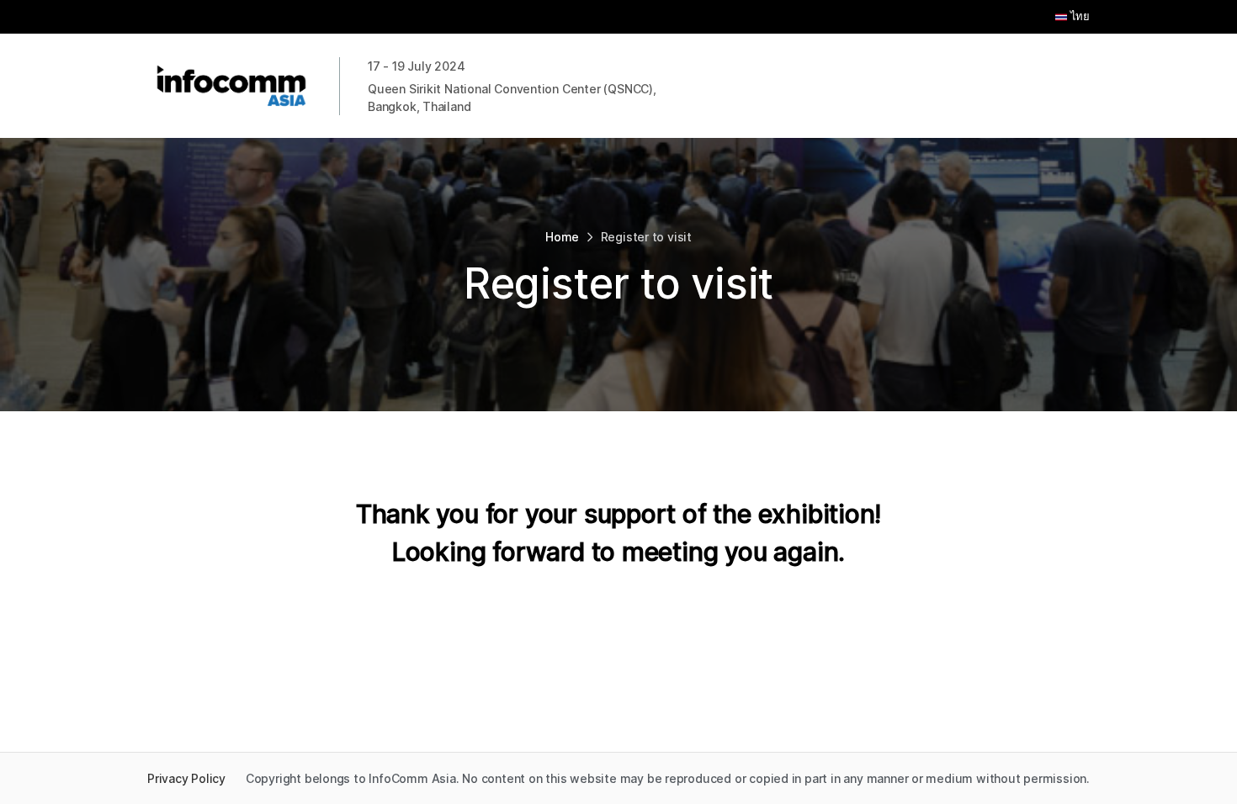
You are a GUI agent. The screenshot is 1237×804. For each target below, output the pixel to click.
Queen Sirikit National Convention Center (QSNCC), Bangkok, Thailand (512, 98)
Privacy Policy (186, 778)
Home (562, 237)
